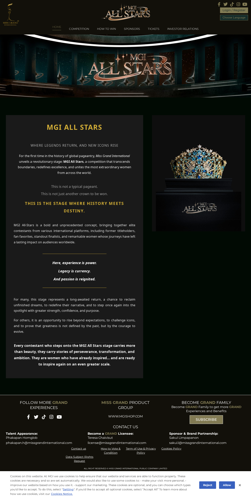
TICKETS (153, 29)
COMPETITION (79, 29)
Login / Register (234, 10)
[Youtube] (245, 4)
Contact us (78, 448)
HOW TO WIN (106, 29)
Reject (207, 485)
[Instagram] (238, 4)
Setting (68, 489)
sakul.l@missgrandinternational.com (197, 443)
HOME (56, 27)
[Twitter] (225, 4)
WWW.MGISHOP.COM (125, 416)
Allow (227, 485)
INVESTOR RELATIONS (183, 29)
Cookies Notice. (62, 494)
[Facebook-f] (219, 4)
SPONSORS (132, 29)
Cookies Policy (171, 448)
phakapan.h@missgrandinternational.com (39, 443)
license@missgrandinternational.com (117, 443)
